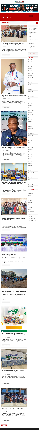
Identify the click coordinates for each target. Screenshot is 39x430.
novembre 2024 (31, 96)
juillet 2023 (30, 119)
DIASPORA (11, 15)
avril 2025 (30, 87)
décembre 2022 (31, 131)
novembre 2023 (31, 112)
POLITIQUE (26, 15)
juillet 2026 (30, 61)
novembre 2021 (31, 151)
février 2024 (31, 107)
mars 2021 (30, 161)
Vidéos (10, 17)
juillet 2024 (30, 100)
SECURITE (34, 15)
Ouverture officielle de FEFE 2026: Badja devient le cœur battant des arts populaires (33, 33)
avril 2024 (30, 103)
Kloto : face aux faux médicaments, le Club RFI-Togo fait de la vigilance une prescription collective (33, 48)
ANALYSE (3, 15)
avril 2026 (30, 66)
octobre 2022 (31, 135)
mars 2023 (30, 126)
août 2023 (30, 117)
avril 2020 (30, 181)
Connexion (30, 216)
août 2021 (30, 154)
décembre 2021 (31, 149)
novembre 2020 (31, 168)
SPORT (7, 17)
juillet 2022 (30, 140)
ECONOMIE (16, 15)
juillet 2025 (30, 82)
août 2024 (30, 98)
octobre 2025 (31, 77)
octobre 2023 (31, 114)
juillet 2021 (30, 156)
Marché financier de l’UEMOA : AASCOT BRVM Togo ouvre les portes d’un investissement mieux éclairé (33, 43)
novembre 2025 (31, 75)
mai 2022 (30, 142)
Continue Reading (6, 55)
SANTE (31, 15)
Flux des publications (32, 218)
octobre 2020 (31, 170)
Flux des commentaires (32, 220)
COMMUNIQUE (31, 193)
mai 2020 (30, 179)
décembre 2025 (31, 73)
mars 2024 (30, 105)
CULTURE (7, 15)
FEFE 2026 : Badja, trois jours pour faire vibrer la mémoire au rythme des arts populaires (33, 38)
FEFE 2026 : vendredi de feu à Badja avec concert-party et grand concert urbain (33, 29)
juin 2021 (30, 158)
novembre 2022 (31, 133)
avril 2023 (30, 124)
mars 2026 (30, 68)
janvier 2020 (31, 186)
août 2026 (30, 59)
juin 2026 (30, 63)
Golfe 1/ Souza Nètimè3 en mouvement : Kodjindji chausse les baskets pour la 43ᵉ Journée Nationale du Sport (13, 335)
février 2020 (31, 184)
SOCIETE (3, 17)
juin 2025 (30, 84)
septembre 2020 (31, 172)
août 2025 (30, 80)
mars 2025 (30, 89)
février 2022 (31, 147)
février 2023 (31, 128)
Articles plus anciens (4, 425)
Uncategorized (31, 211)
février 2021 (31, 163)
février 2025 (31, 91)
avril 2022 (30, 144)
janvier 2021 (31, 165)
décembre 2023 (31, 110)
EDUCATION (21, 15)
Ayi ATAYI (9, 46)
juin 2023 (30, 121)
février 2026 (31, 70)
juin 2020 (30, 177)
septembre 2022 (31, 137)
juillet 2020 (30, 175)
